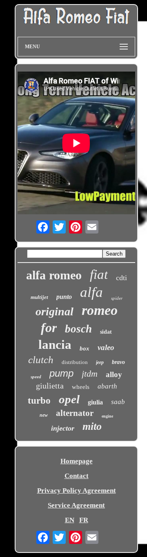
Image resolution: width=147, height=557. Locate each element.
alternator (75, 413)
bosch (78, 329)
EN (69, 520)
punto (64, 296)
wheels (80, 387)
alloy (114, 374)
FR (83, 520)
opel (69, 399)
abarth (107, 386)
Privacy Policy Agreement (76, 490)
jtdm (90, 373)
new (44, 415)
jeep (100, 362)
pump (61, 373)
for (49, 327)
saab (118, 402)
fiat (99, 274)
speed (36, 376)
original (55, 311)
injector (62, 428)
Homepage (76, 461)
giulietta (50, 385)
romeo (100, 310)
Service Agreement (76, 505)
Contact (77, 476)
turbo (39, 400)
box (84, 348)
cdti (121, 278)
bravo (118, 362)
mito (92, 426)
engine (107, 416)
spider (116, 298)
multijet (39, 297)
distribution (75, 362)
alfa (91, 292)
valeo (106, 347)
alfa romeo (54, 275)
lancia (54, 344)
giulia (95, 402)
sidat (106, 332)
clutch (40, 359)
